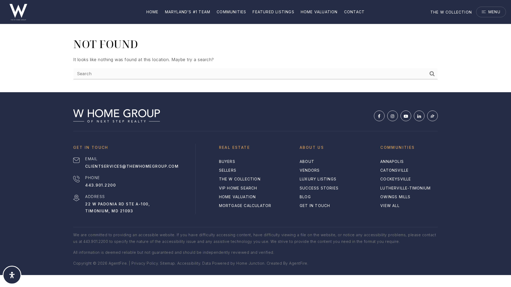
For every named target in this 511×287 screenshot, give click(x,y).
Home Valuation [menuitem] (319, 12)
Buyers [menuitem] (227, 161)
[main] (255, 46)
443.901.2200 (100, 185)
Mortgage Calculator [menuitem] (245, 205)
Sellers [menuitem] (227, 170)
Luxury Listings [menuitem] (318, 179)
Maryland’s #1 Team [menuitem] (188, 12)
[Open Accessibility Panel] (12, 275)
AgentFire (298, 263)
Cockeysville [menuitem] (395, 179)
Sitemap (167, 263)
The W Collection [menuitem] (240, 179)
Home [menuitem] (152, 12)
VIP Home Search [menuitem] (238, 188)
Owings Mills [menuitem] (395, 197)
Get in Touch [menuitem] (315, 205)
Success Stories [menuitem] (319, 188)
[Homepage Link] (18, 11)
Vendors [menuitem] (310, 170)
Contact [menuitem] (354, 12)
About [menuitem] (307, 161)
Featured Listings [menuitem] (273, 12)
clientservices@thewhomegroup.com (132, 166)
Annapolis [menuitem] (392, 161)
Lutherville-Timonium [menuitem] (405, 188)
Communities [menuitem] (231, 12)
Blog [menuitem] (305, 197)
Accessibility (188, 263)
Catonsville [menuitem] (394, 170)
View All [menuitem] (389, 205)
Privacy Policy (144, 263)
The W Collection (451, 12)
